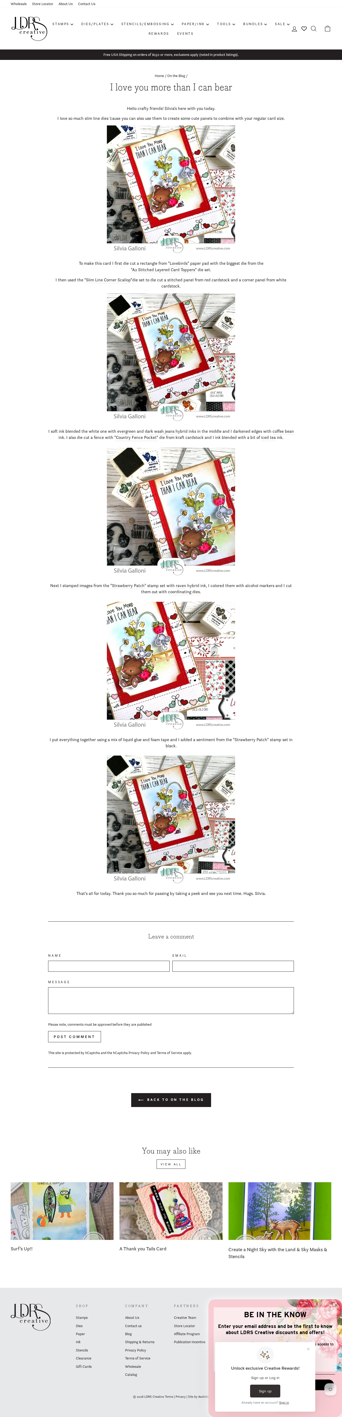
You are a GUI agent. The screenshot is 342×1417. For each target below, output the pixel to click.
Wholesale (19, 4)
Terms (169, 1397)
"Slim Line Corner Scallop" (108, 279)
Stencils (82, 1350)
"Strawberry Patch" (128, 585)
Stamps (60, 24)
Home (159, 76)
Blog (128, 1334)
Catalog (131, 1374)
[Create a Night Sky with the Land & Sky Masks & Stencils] (279, 1211)
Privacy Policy (139, 1053)
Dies (79, 1326)
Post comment (74, 1037)
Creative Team (185, 1317)
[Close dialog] (336, 1305)
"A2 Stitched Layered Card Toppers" (164, 269)
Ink (78, 1342)
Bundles (253, 24)
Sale (280, 24)
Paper (80, 1334)
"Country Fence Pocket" (136, 437)
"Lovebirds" (178, 263)
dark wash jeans (159, 431)
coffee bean (283, 431)
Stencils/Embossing (145, 24)
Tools (224, 24)
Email (179, 955)
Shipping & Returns (139, 1342)
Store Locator (42, 4)
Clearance (83, 1358)
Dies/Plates (95, 24)
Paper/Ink (193, 24)
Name (54, 955)
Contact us (133, 1326)
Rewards (159, 33)
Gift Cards (84, 1366)
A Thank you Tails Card (142, 1248)
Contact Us (86, 4)
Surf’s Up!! (22, 1248)
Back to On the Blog (175, 1099)
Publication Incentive (189, 1342)
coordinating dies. (184, 591)
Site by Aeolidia (198, 1397)
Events (185, 33)
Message (59, 982)
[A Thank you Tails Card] (170, 1211)
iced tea (268, 437)
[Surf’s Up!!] (62, 1211)
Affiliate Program (187, 1334)
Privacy (181, 1397)
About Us (66, 4)
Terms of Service (169, 1053)
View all (171, 1164)
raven (181, 585)
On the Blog (176, 76)
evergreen (126, 431)
